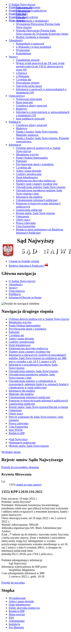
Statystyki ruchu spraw (29, 86)
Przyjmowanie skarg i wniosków (35, 164)
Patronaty (21, 161)
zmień (29, 484)
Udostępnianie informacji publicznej (37, 200)
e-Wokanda (22, 76)
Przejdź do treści (18, 13)
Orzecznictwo (17, 95)
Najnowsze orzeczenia (29, 99)
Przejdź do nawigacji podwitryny (28, 10)
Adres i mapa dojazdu (28, 170)
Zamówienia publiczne (29, 209)
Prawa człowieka (26, 222)
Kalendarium (23, 53)
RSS (11, 617)
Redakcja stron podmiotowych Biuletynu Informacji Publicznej (39, 231)
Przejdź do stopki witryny (23, 17)
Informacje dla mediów (29, 196)
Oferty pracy (23, 219)
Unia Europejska (25, 226)
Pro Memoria (16, 627)
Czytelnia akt (23, 79)
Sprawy (13, 56)
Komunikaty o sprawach (30, 43)
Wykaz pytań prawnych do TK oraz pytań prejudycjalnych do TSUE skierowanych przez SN (40, 66)
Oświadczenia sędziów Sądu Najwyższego (40, 187)
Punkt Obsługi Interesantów (32, 157)
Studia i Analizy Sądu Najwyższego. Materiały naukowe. (37, 133)
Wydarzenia (23, 50)
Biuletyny (21, 108)
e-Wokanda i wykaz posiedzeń (33, 46)
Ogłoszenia (22, 216)
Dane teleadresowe (27, 177)
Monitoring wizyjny (27, 154)
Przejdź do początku (13, 582)
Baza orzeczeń (24, 102)
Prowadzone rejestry (28, 82)
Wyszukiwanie (17, 598)
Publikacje (15, 121)
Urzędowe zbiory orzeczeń (31, 105)
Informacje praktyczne (23, 442)
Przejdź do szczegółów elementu (20, 467)
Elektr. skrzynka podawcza (24, 607)
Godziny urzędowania (29, 174)
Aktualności (16, 40)
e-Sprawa (21, 72)
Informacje (15, 144)
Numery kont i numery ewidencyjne (37, 183)
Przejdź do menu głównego (24, 7)
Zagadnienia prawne (28, 59)
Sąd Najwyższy (19, 439)
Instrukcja (14, 624)
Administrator (17, 620)
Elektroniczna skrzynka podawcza (35, 180)
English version (24, 261)
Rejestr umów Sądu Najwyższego (35, 213)
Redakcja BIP (17, 611)
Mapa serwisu (17, 20)
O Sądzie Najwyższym (22, 4)
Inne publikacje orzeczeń (30, 118)
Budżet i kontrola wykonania (32, 37)
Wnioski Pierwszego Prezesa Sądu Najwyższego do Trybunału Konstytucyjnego (42, 32)
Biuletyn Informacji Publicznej (27, 265)
